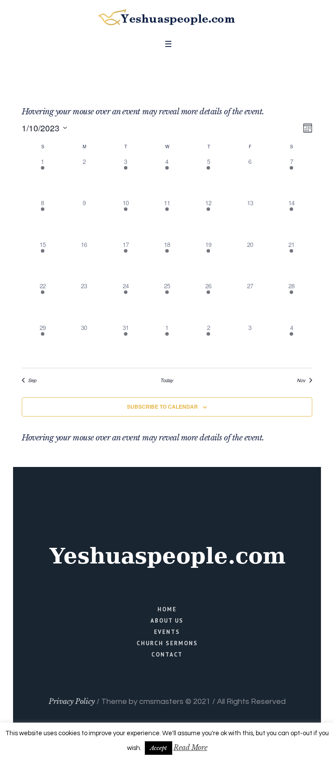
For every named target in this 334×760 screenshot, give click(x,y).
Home (167, 609)
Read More (190, 747)
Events (167, 632)
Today (167, 380)
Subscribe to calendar (162, 406)
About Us (167, 620)
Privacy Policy (72, 701)
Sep (32, 380)
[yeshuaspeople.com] (167, 17)
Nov (301, 380)
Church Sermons (167, 643)
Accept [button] (158, 748)
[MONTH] (306, 128)
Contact (167, 654)
